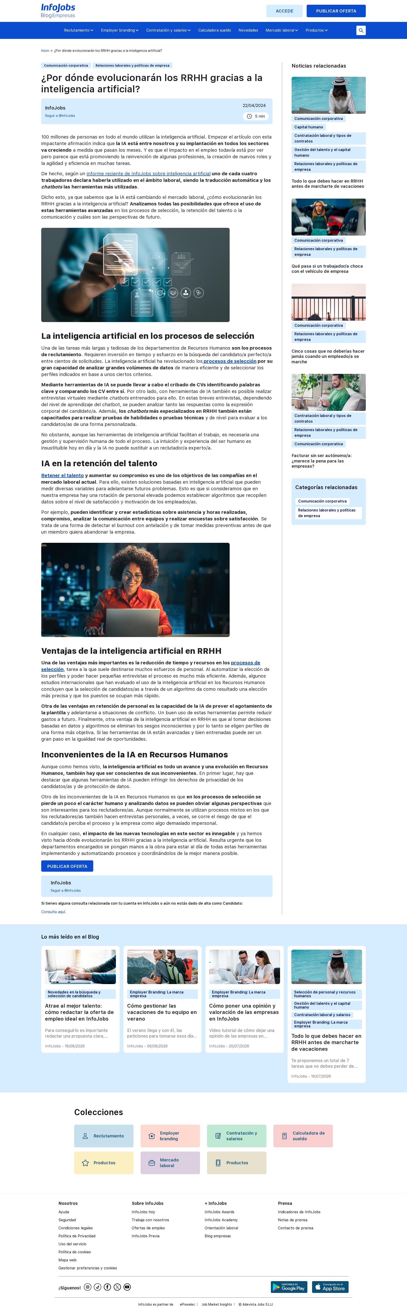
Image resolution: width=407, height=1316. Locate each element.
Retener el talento (62, 475)
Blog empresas (218, 1236)
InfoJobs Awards (219, 1212)
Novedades (248, 30)
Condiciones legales (75, 1228)
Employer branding (118, 30)
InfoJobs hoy (143, 1212)
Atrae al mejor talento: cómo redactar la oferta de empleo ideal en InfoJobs (79, 1012)
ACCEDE (284, 10)
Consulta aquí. (53, 912)
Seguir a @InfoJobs (60, 116)
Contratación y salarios (166, 30)
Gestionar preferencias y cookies (87, 1268)
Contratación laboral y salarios (322, 1015)
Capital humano (308, 127)
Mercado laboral (280, 30)
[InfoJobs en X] (118, 1287)
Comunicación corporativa (66, 65)
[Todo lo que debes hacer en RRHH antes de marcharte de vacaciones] (326, 983)
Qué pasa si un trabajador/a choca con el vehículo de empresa (327, 269)
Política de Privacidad (76, 1236)
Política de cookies (74, 1252)
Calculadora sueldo (214, 30)
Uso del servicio (72, 1244)
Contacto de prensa (295, 1228)
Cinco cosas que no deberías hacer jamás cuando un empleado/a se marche (328, 356)
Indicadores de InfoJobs (299, 1212)
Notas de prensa (292, 1220)
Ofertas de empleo (148, 1228)
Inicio (45, 51)
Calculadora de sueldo (309, 1136)
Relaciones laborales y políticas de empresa (133, 65)
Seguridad (67, 1220)
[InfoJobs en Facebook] (108, 1287)
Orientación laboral (221, 1228)
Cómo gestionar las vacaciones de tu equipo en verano (162, 1012)
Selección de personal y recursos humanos (325, 994)
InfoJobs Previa (145, 1236)
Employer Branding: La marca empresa (156, 994)
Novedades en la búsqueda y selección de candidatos (74, 994)
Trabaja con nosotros (150, 1220)
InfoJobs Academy (221, 1220)
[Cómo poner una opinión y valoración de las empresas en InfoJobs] (244, 983)
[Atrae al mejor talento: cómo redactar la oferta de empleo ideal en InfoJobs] (80, 983)
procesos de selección (229, 361)
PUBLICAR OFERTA (336, 10)
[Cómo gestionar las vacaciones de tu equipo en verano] (162, 983)
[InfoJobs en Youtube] (128, 1287)
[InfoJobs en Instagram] (88, 1287)
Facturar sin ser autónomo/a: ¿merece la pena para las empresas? (322, 461)
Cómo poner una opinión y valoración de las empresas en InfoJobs (244, 1012)
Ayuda (63, 1212)
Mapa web (67, 1260)
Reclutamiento (77, 30)
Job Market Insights (217, 1304)
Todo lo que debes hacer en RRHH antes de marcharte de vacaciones (328, 184)
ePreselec (187, 1304)
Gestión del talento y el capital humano (322, 1005)
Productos (315, 30)
